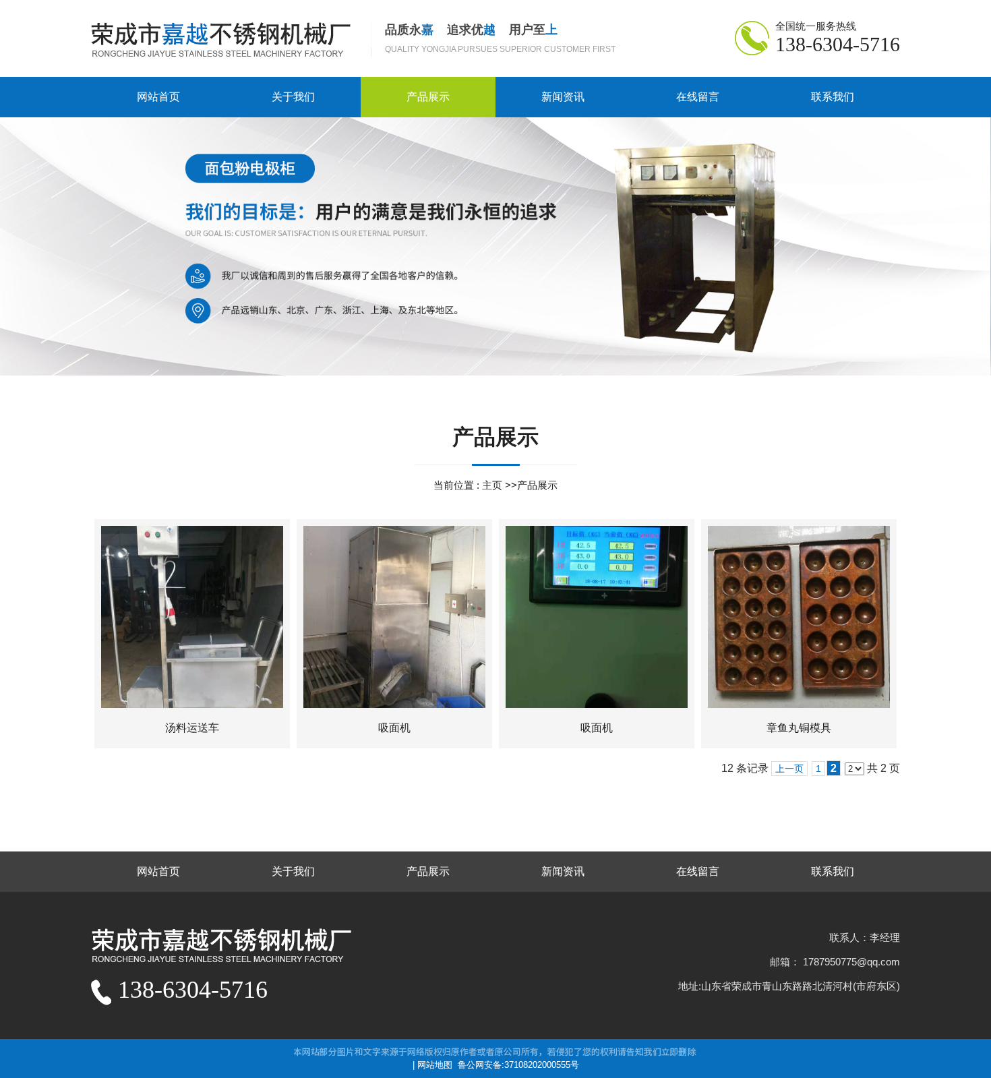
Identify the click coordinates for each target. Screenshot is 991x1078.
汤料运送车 (192, 727)
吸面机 (394, 727)
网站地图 (434, 1065)
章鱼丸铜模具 (799, 727)
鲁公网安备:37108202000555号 (518, 1065)
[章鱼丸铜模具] (799, 617)
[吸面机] (394, 617)
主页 (492, 485)
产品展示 (537, 485)
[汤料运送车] (192, 617)
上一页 (789, 768)
